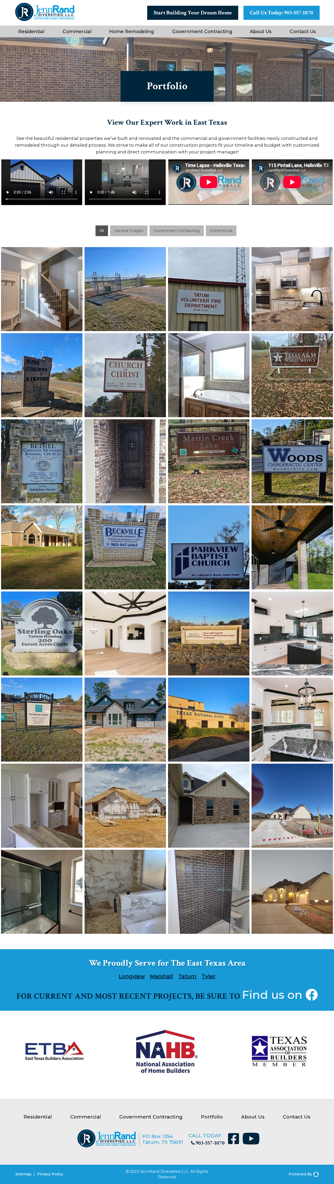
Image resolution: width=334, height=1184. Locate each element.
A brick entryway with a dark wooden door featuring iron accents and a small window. (125, 461)
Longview (132, 976)
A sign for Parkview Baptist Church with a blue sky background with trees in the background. (208, 547)
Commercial (77, 31)
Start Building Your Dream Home (193, 12)
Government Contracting (202, 31)
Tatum (187, 976)
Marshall (161, 976)
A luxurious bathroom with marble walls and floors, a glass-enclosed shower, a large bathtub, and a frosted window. (125, 892)
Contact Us (303, 31)
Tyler (208, 976)
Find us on (274, 995)
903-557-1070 (210, 1142)
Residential (31, 31)
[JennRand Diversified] (106, 1146)
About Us (260, 31)
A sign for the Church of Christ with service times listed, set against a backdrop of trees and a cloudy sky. (125, 375)
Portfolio (212, 1117)
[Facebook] (234, 1139)
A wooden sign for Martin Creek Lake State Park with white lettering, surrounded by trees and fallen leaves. (208, 461)
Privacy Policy (50, 1174)
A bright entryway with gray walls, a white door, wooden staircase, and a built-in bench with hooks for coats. (41, 289)
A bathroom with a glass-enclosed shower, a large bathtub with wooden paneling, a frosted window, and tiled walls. (208, 375)
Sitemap (23, 1174)
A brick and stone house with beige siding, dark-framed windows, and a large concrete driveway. (208, 806)
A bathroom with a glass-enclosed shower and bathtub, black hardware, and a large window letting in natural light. (41, 892)
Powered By (300, 1174)
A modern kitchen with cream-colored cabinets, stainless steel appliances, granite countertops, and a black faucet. (292, 289)
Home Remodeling (131, 31)
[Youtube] (251, 1139)
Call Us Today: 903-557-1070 (281, 12)
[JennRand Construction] (44, 19)
